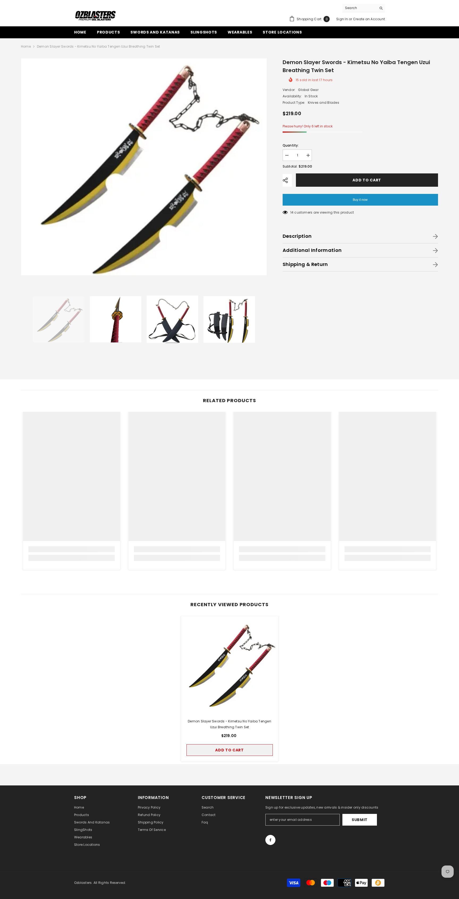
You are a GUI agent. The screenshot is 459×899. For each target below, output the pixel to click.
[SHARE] (287, 180)
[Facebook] (270, 840)
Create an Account (369, 19)
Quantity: (291, 145)
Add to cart (368, 180)
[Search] (363, 8)
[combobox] (359, 8)
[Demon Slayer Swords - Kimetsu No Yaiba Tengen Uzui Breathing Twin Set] (229, 664)
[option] (144, 166)
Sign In (342, 19)
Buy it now (360, 200)
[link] (71, 549)
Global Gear (308, 90)
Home (26, 46)
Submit (360, 819)
